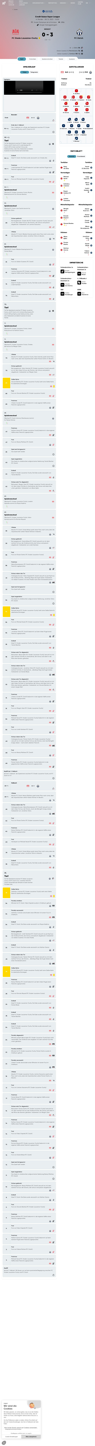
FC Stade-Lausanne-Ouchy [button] (25, 38)
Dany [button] (65, 166)
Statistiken (32, 59)
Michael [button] (66, 176)
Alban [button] (65, 236)
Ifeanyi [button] (87, 214)
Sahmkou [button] (67, 184)
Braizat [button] (63, 85)
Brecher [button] (85, 168)
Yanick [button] (87, 166)
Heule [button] (65, 178)
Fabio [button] (87, 177)
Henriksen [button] (88, 85)
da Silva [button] (66, 168)
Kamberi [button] (86, 190)
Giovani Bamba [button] (68, 223)
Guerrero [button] (86, 210)
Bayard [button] (66, 218)
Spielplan (72, 59)
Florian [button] (66, 242)
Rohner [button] (87, 253)
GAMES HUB (80, 3)
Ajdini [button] (65, 238)
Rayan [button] (66, 191)
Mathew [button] (86, 216)
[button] (44, 22)
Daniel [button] (87, 243)
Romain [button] (66, 216)
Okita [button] (87, 238)
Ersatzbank (81, 156)
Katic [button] (87, 184)
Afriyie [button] (87, 245)
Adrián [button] (87, 209)
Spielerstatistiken (47, 59)
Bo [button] (90, 83)
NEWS (73, 3)
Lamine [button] (66, 198)
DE (87, 3)
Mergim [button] (66, 208)
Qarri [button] (65, 210)
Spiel (21, 59)
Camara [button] (66, 186)
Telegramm (34, 72)
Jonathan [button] (86, 236)
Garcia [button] (66, 250)
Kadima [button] (67, 193)
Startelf (71, 156)
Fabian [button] (87, 251)
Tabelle (61, 59)
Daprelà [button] (86, 179)
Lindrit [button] (87, 188)
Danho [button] (66, 244)
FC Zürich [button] (78, 38)
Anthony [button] (64, 83)
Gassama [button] (67, 200)
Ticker (25, 72)
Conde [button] (87, 222)
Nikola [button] (87, 183)
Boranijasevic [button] (85, 228)
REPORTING (52, 3)
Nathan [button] (66, 248)
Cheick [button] (87, 220)
